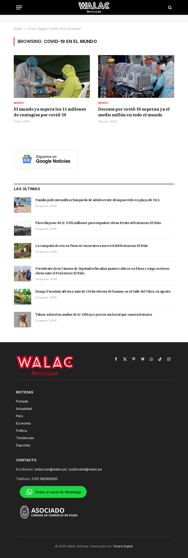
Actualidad (24, 409)
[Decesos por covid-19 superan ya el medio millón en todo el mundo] (136, 76)
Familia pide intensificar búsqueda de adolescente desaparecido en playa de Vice (97, 200)
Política (21, 431)
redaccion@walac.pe (50, 469)
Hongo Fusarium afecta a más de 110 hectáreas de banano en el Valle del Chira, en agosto (103, 291)
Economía (23, 423)
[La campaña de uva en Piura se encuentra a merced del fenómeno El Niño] (22, 251)
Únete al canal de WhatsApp (58, 492)
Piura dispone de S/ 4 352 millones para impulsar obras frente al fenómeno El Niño (98, 223)
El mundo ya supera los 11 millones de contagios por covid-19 (50, 112)
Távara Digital (123, 546)
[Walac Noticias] (94, 7)
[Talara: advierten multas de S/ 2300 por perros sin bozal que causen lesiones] (22, 319)
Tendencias (25, 438)
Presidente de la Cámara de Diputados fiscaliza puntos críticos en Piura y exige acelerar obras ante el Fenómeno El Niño (102, 271)
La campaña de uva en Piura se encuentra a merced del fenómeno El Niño (91, 246)
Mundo (19, 102)
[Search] (169, 7)
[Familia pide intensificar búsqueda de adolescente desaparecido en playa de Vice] (22, 205)
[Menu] (19, 7)
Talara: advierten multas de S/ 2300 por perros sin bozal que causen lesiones (93, 314)
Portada (22, 401)
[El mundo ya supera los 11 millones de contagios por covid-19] (52, 76)
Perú (19, 416)
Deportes (23, 445)
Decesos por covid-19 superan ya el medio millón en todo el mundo (134, 112)
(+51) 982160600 (45, 479)
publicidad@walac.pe (85, 469)
